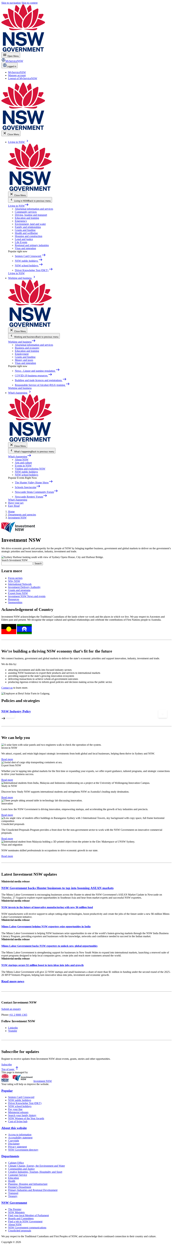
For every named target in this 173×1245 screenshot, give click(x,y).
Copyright (13, 1140)
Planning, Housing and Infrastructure (27, 1184)
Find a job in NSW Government (25, 1221)
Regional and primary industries (32, 245)
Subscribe (6, 1064)
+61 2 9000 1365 (18, 1014)
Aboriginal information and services (34, 208)
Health (11, 1181)
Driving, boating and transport (31, 214)
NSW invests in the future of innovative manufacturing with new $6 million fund (47, 907)
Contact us (7, 687)
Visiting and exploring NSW (30, 468)
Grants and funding (25, 230)
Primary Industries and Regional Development (32, 1190)
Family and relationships (28, 227)
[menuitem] (17, 72)
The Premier (14, 1209)
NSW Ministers (16, 1212)
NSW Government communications (27, 1227)
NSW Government (14, 1203)
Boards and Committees (21, 1218)
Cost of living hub (17, 1121)
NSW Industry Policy (16, 711)
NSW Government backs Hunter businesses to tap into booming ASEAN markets (57, 888)
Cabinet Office (16, 1162)
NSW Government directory (23, 1149)
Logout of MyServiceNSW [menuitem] (22, 78)
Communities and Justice (21, 1168)
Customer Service (17, 1174)
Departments (10, 1156)
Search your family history (22, 1115)
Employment (22, 354)
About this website (14, 1128)
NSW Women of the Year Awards (26, 1118)
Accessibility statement (20, 1137)
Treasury (12, 1196)
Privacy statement (17, 1146)
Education (13, 1177)
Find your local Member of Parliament (28, 1215)
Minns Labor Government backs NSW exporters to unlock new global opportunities (49, 945)
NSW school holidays (26, 474)
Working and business (22, 341)
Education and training (27, 217)
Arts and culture (23, 462)
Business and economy (27, 347)
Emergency (21, 221)
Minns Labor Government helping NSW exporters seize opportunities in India (46, 926)
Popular (7, 1090)
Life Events (21, 242)
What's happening (19, 456)
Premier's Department (19, 1187)
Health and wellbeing (26, 233)
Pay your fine (15, 1109)
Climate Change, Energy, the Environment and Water (36, 1165)
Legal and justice (24, 239)
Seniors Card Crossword (21, 1097)
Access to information (19, 1134)
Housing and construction (28, 236)
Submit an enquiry (11, 1009)
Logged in (11, 66)
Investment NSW (42, 1081)
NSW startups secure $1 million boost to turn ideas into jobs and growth (42, 965)
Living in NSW (18, 205)
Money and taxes (24, 360)
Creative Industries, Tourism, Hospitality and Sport (35, 1171)
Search (38, 563)
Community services (26, 211)
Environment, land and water (30, 224)
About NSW (21, 459)
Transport (13, 1193)
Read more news (12, 981)
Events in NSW (23, 465)
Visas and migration (25, 248)
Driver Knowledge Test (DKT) (24, 1103)
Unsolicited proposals (19, 1230)
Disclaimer (14, 1143)
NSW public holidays (26, 471)
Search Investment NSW (14, 560)
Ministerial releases (18, 1112)
